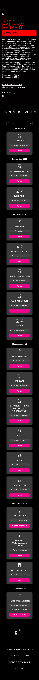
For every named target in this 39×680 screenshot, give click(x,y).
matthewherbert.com (12, 84)
